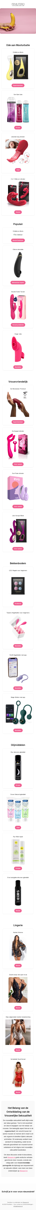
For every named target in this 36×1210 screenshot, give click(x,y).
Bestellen (18, 367)
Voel (18, 170)
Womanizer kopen (18, 282)
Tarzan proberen (18, 325)
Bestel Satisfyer (18, 240)
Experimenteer (18, 85)
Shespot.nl (11, 1157)
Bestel (18, 910)
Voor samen (18, 464)
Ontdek (18, 868)
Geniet (18, 212)
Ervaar (18, 127)
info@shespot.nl (18, 1206)
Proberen (18, 603)
